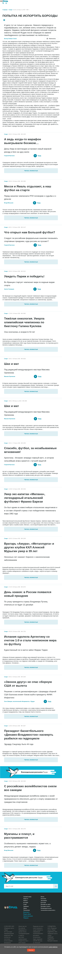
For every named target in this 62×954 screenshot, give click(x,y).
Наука (25, 908)
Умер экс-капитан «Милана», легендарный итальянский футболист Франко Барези (24, 497)
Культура (43, 902)
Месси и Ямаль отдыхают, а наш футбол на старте (27, 188)
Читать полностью (31, 170)
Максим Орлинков (9, 376)
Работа (25, 900)
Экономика (44, 900)
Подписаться (55, 886)
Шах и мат (11, 363)
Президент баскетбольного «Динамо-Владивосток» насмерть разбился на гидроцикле (28, 734)
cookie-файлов (53, 947)
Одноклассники (28, 916)
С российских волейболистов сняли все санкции (30, 788)
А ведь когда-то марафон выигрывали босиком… (22, 141)
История (25, 902)
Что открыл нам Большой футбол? (29, 232)
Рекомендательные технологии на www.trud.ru (48, 909)
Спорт (10, 9)
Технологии (26, 910)
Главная (5, 9)
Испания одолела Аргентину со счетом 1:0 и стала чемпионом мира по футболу (30, 640)
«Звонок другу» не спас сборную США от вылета (28, 683)
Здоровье (26, 906)
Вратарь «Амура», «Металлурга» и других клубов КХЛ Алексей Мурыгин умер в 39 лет (29, 547)
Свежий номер (27, 896)
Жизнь (42, 896)
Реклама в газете (45, 906)
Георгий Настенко (9, 155)
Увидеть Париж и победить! (24, 276)
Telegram (25, 918)
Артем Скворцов (9, 289)
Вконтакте (26, 912)
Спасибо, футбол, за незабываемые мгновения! (30, 450)
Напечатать (52, 38)
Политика (43, 898)
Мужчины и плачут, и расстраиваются (19, 835)
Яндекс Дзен (27, 914)
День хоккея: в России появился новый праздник (27, 593)
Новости (25, 898)
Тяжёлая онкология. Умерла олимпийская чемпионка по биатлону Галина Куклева (24, 322)
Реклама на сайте (46, 904)
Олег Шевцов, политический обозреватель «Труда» (19, 701)
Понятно (31, 950)
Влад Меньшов (8, 202)
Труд (39, 155)
